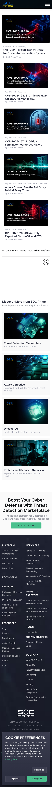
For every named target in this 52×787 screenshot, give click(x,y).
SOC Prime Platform (39, 250)
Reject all (15, 778)
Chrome (29, 642)
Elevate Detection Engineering (34, 570)
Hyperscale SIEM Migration (34, 582)
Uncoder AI (11, 428)
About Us (30, 665)
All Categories (10, 250)
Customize (39, 770)
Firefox (39, 642)
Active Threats (9, 643)
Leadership (31, 674)
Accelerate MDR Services (38, 576)
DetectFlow (7, 568)
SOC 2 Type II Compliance (32, 691)
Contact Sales (26, 525)
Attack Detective (14, 384)
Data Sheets (8, 638)
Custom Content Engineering (9, 606)
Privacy (29, 684)
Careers (29, 679)
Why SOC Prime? (34, 660)
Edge (28, 646)
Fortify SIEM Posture (35, 550)
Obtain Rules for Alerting (37, 555)
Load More (15, 280)
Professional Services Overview (24, 470)
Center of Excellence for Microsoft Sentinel (37, 602)
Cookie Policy (15, 725)
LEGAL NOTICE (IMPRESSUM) (24, 729)
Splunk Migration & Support (35, 618)
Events (5, 633)
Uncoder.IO (31, 632)
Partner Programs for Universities (36, 698)
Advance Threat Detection (33, 562)
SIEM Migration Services (9, 614)
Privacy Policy (12, 759)
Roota (5, 660)
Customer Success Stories (11, 649)
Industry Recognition (35, 670)
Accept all (37, 778)
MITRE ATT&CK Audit (12, 600)
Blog (4, 628)
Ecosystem (9, 577)
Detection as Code (11, 656)
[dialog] (26, 758)
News (23, 250)
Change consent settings (24, 722)
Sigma (5, 665)
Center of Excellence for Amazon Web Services (37, 610)
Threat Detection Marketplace (22, 343)
